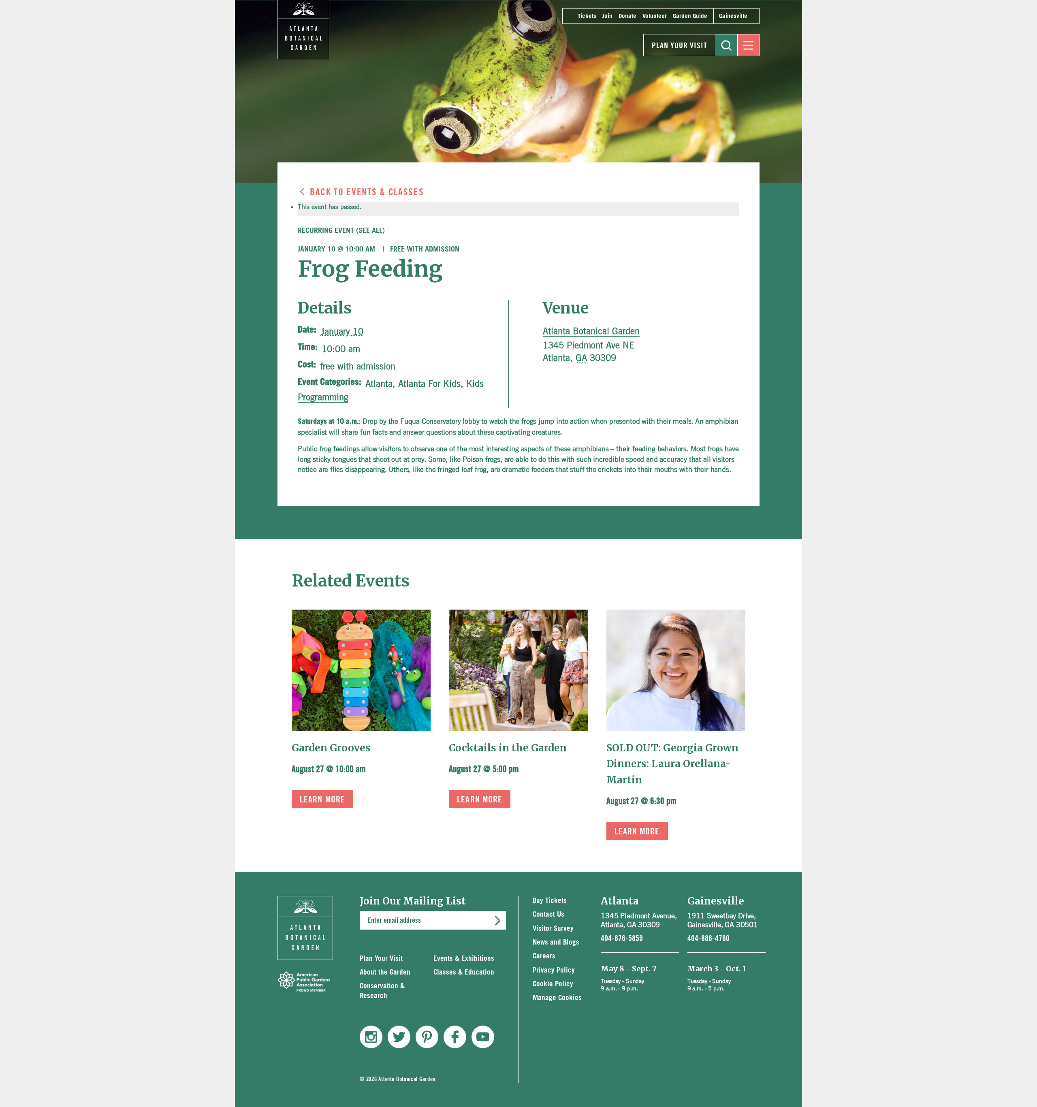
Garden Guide (690, 16)
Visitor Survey (553, 928)
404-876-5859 (622, 938)
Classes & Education (463, 972)
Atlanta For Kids (429, 383)
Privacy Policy (554, 970)
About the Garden (385, 972)
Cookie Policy (553, 984)
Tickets (587, 16)
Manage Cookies (557, 997)
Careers (544, 956)
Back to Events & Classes (367, 192)
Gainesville (733, 16)
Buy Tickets (550, 900)
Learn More (322, 799)
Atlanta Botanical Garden (591, 331)
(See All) (370, 231)
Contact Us (548, 914)
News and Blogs (556, 942)
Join (607, 16)
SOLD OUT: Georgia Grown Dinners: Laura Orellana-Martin (672, 764)
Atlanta (379, 383)
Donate (627, 16)
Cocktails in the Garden (508, 748)
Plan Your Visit (679, 46)
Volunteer (654, 16)
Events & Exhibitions (463, 958)
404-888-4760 (708, 938)
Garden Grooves (331, 748)
